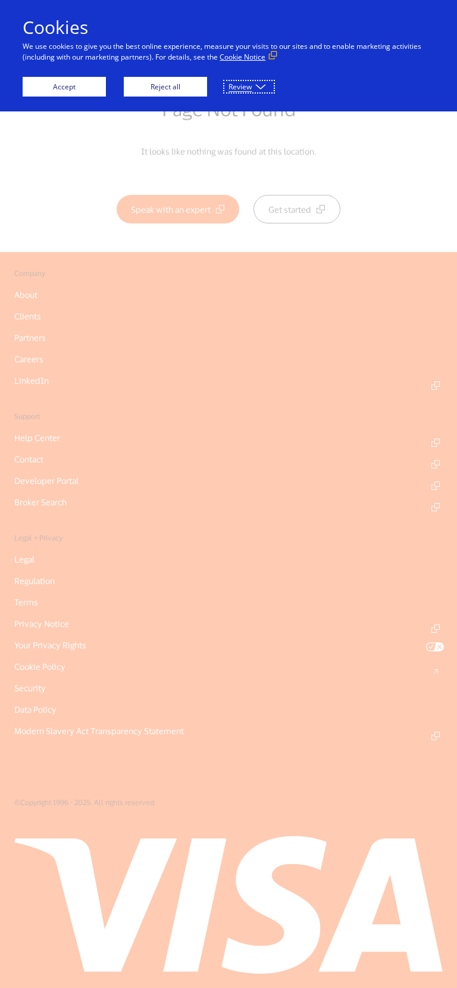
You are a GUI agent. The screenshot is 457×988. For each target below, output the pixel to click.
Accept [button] (64, 87)
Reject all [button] (165, 87)
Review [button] (240, 87)
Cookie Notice (242, 57)
